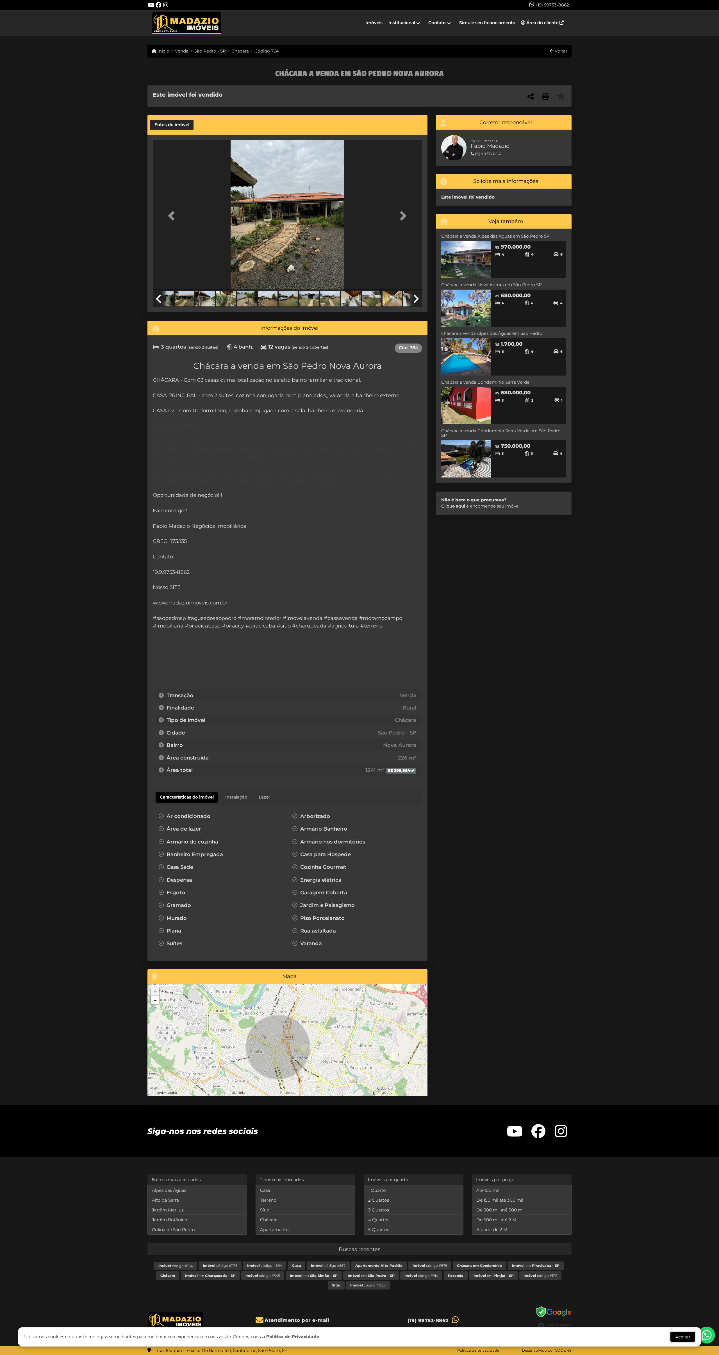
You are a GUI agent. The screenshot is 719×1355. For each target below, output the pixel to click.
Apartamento (274, 1229)
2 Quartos (378, 1200)
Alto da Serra (165, 1200)
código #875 (430, 1265)
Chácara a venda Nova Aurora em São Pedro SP (491, 284)
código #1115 (540, 1276)
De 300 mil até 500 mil (500, 1210)
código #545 (262, 1276)
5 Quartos (378, 1229)
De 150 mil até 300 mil (499, 1200)
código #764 (175, 1266)
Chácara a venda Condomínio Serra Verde (485, 382)
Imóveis (374, 22)
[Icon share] (151, 5)
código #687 (328, 1265)
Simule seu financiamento (487, 22)
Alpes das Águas (169, 1190)
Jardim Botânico (169, 1219)
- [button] (155, 1000)
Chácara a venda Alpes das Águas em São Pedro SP (495, 236)
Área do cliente (542, 22)
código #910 (421, 1276)
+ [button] (155, 991)
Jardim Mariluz (168, 1210)
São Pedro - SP (210, 51)
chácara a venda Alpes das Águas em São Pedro (491, 333)
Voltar (560, 51)
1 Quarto (377, 1190)
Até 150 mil (487, 1190)
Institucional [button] (401, 22)
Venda (181, 51)
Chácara (240, 51)
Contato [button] (437, 22)
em (535, 1265)
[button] (173, 216)
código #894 (264, 1265)
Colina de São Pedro (173, 1229)
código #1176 (220, 1265)
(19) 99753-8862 (552, 5)
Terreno (268, 1200)
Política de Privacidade (292, 1336)
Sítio (264, 1210)
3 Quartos (378, 1210)
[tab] (172, 125)
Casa (265, 1190)
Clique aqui (453, 506)
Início (162, 51)
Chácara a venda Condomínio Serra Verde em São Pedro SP (501, 433)
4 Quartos (378, 1219)
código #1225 (368, 1285)
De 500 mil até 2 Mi (497, 1219)
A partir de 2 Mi (492, 1229)
